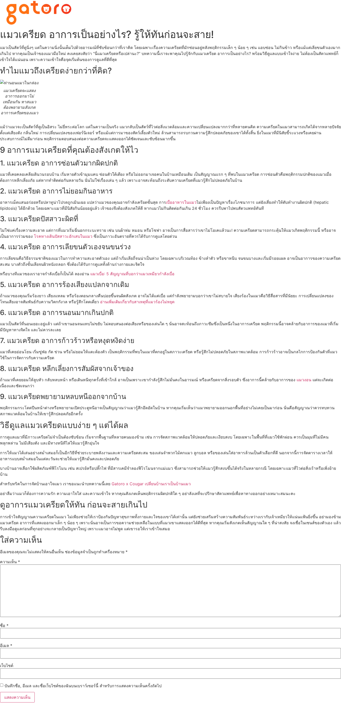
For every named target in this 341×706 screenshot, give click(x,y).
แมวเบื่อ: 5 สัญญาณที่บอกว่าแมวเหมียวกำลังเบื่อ (132, 273)
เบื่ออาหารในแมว (181, 202)
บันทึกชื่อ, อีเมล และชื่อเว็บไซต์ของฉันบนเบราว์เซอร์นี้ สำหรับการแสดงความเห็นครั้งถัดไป (83, 686)
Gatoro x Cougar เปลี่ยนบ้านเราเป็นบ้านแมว (151, 483)
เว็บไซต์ (6, 666)
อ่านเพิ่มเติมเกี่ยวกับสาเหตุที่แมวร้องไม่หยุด (137, 301)
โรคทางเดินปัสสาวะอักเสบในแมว (63, 236)
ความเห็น (10, 562)
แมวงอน (304, 379)
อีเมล (6, 646)
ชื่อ (4, 626)
